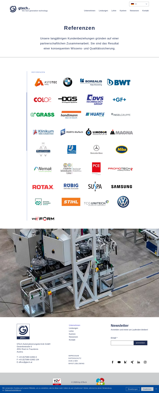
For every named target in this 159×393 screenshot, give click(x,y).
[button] (89, 10)
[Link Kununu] (125, 362)
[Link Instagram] (145, 362)
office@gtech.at (25, 362)
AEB (76, 361)
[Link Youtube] (119, 362)
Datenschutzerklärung (13, 390)
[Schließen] (156, 389)
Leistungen (73, 328)
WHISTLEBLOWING (76, 363)
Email (113, 338)
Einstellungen (133, 389)
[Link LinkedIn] (138, 362)
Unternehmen (74, 325)
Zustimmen (147, 389)
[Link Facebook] (112, 362)
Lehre (71, 331)
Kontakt (72, 340)
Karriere (72, 334)
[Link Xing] (132, 362)
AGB (70, 361)
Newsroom (73, 337)
